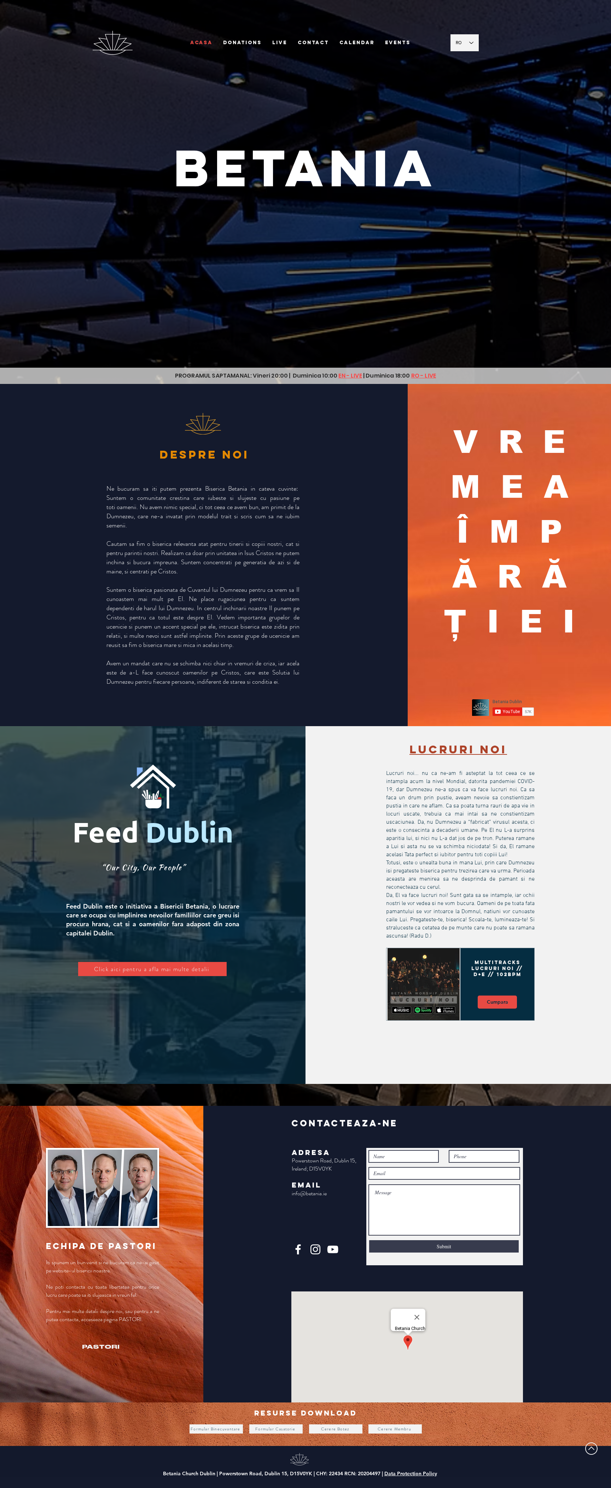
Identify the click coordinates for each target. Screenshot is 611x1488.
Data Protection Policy (410, 1473)
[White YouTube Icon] (332, 1249)
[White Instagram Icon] (315, 1249)
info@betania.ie (309, 1193)
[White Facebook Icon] (298, 1249)
